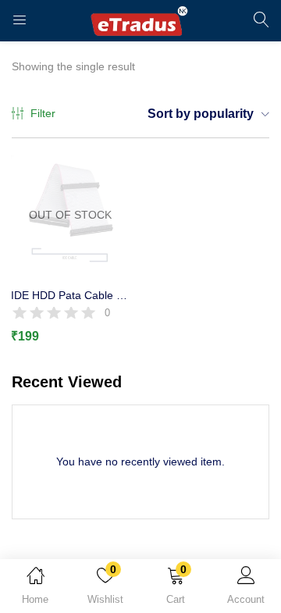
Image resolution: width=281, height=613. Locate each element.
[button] (175, 589)
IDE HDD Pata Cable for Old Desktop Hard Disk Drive (70, 295)
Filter (42, 113)
